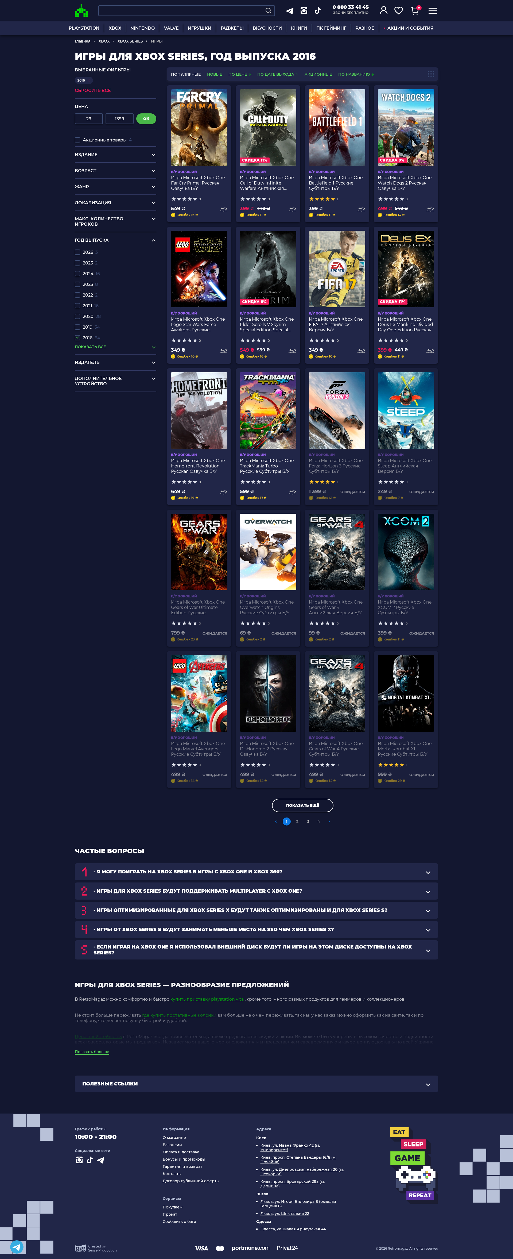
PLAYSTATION (84, 28)
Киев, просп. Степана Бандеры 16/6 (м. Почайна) (298, 1159)
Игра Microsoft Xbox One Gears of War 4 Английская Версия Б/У (336, 607)
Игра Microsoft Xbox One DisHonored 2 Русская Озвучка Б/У (267, 749)
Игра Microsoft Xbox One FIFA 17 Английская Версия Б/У (336, 324)
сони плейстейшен (96, 430)
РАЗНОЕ (364, 28)
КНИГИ (299, 28)
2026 (90, 252)
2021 (91, 305)
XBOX (115, 28)
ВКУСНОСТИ (267, 28)
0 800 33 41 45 (351, 7)
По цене (238, 74)
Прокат (170, 1214)
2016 (91, 337)
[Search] (268, 10)
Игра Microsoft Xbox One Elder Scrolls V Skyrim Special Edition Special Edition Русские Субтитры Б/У (267, 325)
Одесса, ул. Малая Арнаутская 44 (293, 1229)
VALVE (171, 28)
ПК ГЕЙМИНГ (331, 28)
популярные (186, 74)
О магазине (174, 1137)
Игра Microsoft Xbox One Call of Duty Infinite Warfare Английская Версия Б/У (267, 183)
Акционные (318, 74)
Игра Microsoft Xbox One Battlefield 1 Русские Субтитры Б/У (336, 183)
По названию (354, 74)
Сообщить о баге (179, 1221)
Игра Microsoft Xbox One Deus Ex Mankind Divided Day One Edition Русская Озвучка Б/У (405, 325)
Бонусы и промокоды (184, 1159)
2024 (91, 273)
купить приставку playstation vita (207, 999)
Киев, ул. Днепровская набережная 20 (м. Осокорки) (302, 1171)
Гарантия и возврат (182, 1166)
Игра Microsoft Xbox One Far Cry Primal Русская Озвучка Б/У (198, 183)
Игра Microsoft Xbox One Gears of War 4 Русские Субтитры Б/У (336, 749)
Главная (83, 41)
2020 (92, 316)
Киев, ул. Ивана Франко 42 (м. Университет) (290, 1147)
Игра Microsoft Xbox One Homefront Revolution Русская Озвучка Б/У (198, 466)
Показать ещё (302, 805)
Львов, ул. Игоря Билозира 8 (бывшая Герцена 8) (298, 1203)
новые (214, 74)
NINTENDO (142, 28)
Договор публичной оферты (191, 1181)
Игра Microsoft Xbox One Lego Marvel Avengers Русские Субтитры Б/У (198, 749)
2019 (91, 327)
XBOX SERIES (130, 41)
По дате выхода (276, 74)
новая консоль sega (97, 425)
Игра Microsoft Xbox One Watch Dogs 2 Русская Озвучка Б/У (405, 183)
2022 (90, 295)
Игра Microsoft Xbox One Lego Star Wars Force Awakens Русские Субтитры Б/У (198, 325)
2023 (90, 284)
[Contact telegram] (101, 1161)
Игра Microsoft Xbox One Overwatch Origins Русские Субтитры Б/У (267, 607)
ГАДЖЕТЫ (232, 28)
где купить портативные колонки (179, 1015)
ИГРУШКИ (199, 28)
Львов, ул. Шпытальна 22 (285, 1213)
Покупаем (172, 1207)
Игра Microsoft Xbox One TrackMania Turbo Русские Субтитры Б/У (267, 466)
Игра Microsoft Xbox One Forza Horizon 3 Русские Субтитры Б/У (336, 466)
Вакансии (172, 1145)
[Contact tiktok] (91, 1161)
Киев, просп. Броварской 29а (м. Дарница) (293, 1183)
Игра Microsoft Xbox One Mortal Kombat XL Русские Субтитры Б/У (405, 749)
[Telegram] (17, 1247)
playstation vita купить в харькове (112, 410)
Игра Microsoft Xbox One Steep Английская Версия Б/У (405, 466)
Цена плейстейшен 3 (98, 1036)
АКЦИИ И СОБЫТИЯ (410, 28)
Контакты (172, 1174)
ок (146, 118)
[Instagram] (80, 1161)
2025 (90, 263)
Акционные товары (107, 140)
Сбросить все (93, 90)
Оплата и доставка (181, 1152)
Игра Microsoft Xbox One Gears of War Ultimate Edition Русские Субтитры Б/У (198, 608)
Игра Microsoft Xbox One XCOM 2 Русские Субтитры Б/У (405, 607)
